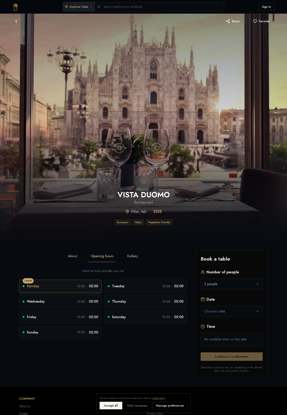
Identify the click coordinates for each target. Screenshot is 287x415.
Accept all (111, 405)
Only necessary (137, 405)
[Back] (16, 21)
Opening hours (102, 256)
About (72, 256)
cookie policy (158, 398)
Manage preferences (170, 405)
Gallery (132, 256)
